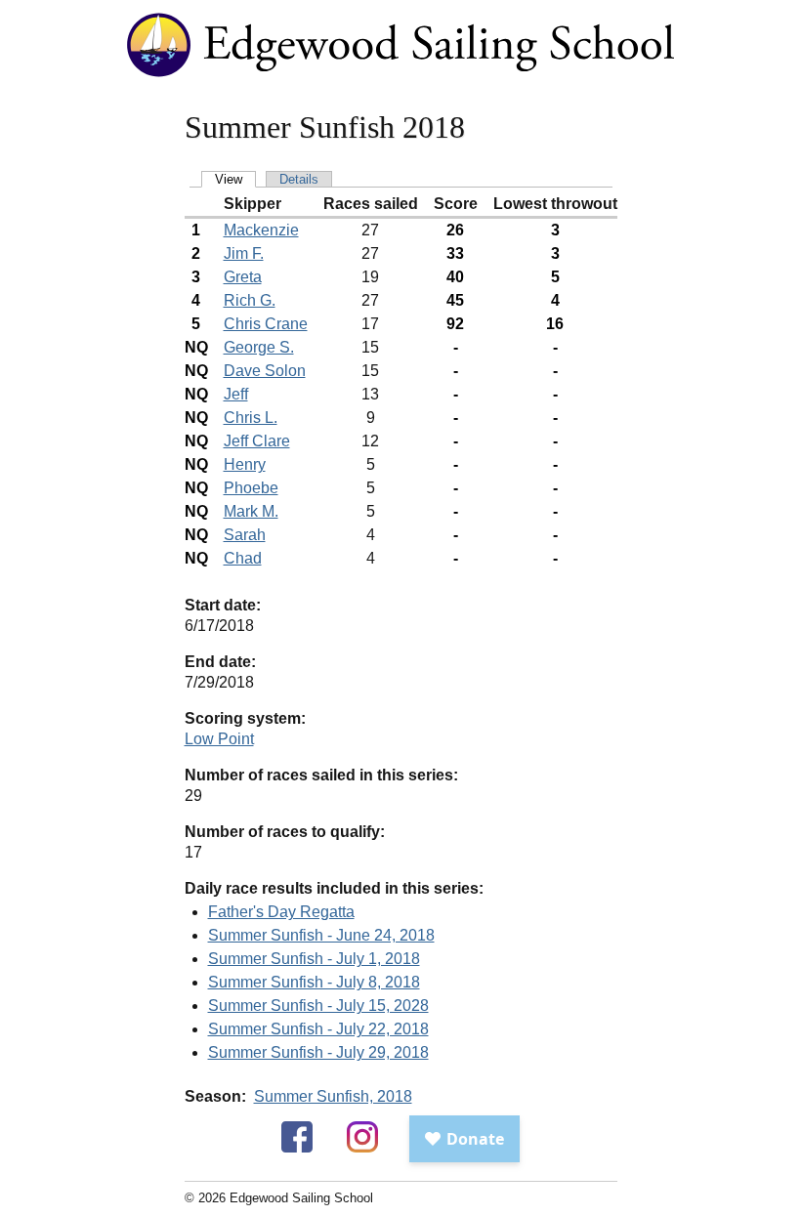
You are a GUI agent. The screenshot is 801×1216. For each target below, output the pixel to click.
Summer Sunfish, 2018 (333, 1096)
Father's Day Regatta (281, 911)
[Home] (400, 76)
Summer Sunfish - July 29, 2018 (318, 1052)
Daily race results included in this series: (334, 888)
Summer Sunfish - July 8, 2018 (314, 982)
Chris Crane (266, 323)
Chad (243, 558)
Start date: (223, 605)
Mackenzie (261, 230)
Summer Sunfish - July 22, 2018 (318, 1029)
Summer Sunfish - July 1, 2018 (314, 958)
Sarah (245, 534)
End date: (220, 661)
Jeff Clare (257, 441)
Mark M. (251, 511)
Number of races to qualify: (285, 831)
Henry (245, 464)
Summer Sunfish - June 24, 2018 (321, 935)
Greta (243, 277)
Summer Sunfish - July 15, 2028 (318, 1005)
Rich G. (249, 300)
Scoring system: (245, 718)
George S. (259, 347)
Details (298, 179)
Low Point (219, 739)
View (228, 179)
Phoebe (251, 488)
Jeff (236, 394)
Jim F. (244, 253)
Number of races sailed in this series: (321, 775)
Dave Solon (265, 370)
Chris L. (250, 417)
